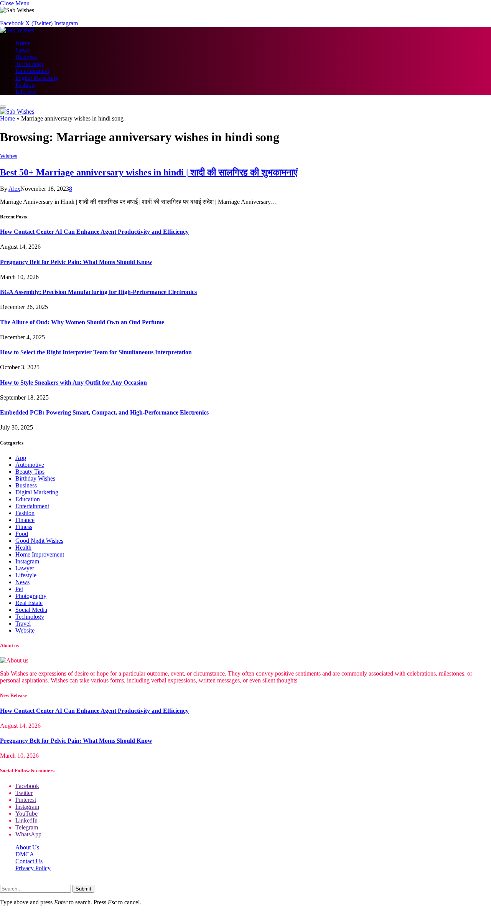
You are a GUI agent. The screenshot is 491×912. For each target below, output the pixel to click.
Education (27, 499)
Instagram (27, 561)
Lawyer (24, 568)
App (20, 457)
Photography (30, 596)
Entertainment (32, 71)
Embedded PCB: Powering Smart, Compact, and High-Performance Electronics (104, 412)
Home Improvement (39, 554)
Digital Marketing (36, 77)
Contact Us (29, 861)
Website (25, 630)
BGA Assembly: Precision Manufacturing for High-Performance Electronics (98, 292)
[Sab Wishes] (17, 30)
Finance (25, 520)
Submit (83, 889)
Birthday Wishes (35, 478)
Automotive (29, 464)
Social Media (31, 609)
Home (22, 43)
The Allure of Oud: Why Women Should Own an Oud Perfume (82, 322)
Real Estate (29, 603)
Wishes (8, 156)
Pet (19, 589)
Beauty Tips (29, 471)
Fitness (23, 527)
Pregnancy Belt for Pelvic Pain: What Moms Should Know (76, 262)
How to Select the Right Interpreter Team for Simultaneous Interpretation (96, 352)
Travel (23, 623)
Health (23, 547)
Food (21, 533)
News (22, 50)
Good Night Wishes (39, 540)
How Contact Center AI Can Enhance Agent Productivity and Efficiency (94, 231)
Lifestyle (25, 91)
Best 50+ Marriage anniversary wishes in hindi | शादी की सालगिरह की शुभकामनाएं (148, 172)
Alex (14, 188)
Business (26, 57)
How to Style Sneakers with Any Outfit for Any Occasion (73, 382)
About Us (27, 847)
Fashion (25, 84)
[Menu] (3, 107)
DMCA (24, 854)
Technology (29, 64)
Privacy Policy (33, 868)
